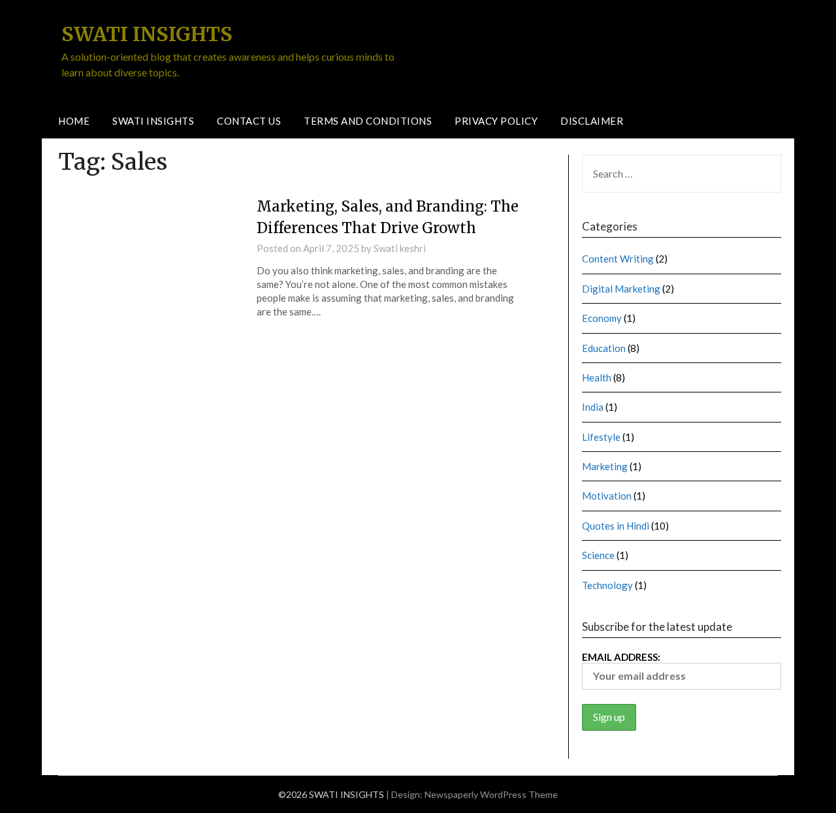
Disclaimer (591, 121)
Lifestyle (601, 437)
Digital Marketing (621, 289)
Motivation (607, 496)
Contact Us (249, 121)
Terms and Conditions (368, 121)
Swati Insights (153, 121)
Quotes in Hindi (615, 526)
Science (598, 555)
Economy (602, 318)
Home (73, 121)
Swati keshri (400, 248)
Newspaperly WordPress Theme (491, 794)
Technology (607, 585)
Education (604, 348)
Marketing (605, 466)
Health (596, 377)
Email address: (621, 657)
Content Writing (618, 258)
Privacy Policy (496, 121)
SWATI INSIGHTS (147, 34)
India (592, 407)
